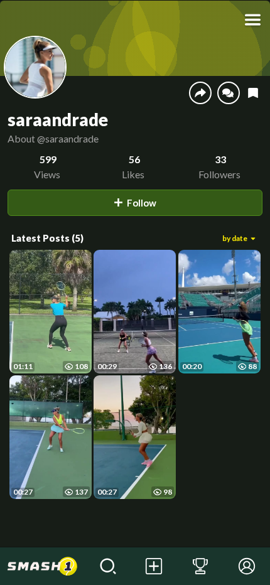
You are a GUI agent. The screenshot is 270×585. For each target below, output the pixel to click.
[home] (42, 566)
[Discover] (108, 566)
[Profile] (247, 566)
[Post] (154, 566)
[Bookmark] (253, 93)
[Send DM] (228, 93)
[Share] (200, 93)
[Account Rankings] (200, 566)
